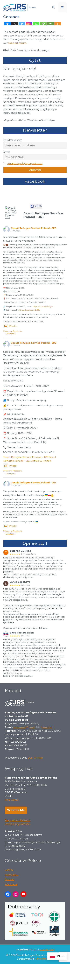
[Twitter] (22, 23)
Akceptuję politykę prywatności (24, 163)
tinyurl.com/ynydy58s (29, 310)
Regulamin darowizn (17, 820)
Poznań (9, 879)
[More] (57, 23)
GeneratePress (44, 958)
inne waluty (12, 799)
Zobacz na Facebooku (12, 331)
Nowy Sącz (11, 874)
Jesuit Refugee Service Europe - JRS (25, 457)
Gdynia (9, 869)
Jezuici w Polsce (41, 460)
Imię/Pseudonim (12, 140)
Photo (13, 326)
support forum (17, 42)
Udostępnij (10, 334)
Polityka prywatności (17, 823)
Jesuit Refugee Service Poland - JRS (33, 228)
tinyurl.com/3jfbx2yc (43, 306)
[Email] (50, 23)
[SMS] (43, 23)
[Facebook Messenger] (7, 23)
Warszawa (11, 884)
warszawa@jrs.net (24, 727)
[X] (14, 23)
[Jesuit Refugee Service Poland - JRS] (11, 212)
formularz (47, 727)
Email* (6, 151)
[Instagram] (29, 23)
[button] (53, 7)
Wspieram (16, 810)
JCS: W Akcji (35, 757)
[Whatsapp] (36, 23)
